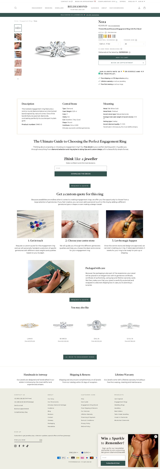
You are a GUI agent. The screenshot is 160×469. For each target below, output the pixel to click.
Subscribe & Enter (113, 463)
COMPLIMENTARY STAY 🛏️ (107, 1)
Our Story (51, 399)
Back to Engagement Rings (81, 357)
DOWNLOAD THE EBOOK (80, 174)
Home (16, 21)
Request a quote (80, 185)
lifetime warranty (129, 380)
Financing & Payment (88, 417)
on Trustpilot (108, 74)
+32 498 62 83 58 (19, 402)
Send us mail (18, 405)
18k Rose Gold (109, 36)
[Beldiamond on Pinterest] (23, 446)
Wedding (48, 8)
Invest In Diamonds (121, 417)
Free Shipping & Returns (89, 408)
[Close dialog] (155, 436)
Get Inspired (118, 399)
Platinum (114, 36)
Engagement (37, 8)
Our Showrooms (117, 8)
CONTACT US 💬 (67, 1)
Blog (49, 411)
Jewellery (59, 8)
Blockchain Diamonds (121, 420)
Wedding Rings (119, 405)
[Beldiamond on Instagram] (15, 446)
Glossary (50, 420)
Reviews (50, 414)
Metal (107, 32)
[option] (80, 15)
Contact (50, 417)
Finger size (129, 40)
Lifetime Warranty (87, 414)
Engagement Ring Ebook (89, 405)
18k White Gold (100, 36)
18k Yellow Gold (105, 36)
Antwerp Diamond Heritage (57, 405)
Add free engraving (110, 49)
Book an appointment (21, 408)
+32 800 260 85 (19, 398)
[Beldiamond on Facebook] (19, 446)
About (104, 8)
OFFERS (123, 1)
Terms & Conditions (87, 420)
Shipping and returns (67, 380)
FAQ (82, 399)
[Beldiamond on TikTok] (27, 446)
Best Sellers (118, 411)
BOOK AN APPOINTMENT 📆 (85, 1)
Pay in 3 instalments (114, 25)
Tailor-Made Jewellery (121, 414)
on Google (130, 71)
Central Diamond (107, 40)
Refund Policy (85, 426)
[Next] (18, 78)
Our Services (85, 411)
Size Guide (84, 402)
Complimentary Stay (21, 412)
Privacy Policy (85, 423)
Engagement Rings (26, 21)
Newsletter (51, 426)
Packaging (51, 423)
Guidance (95, 8)
